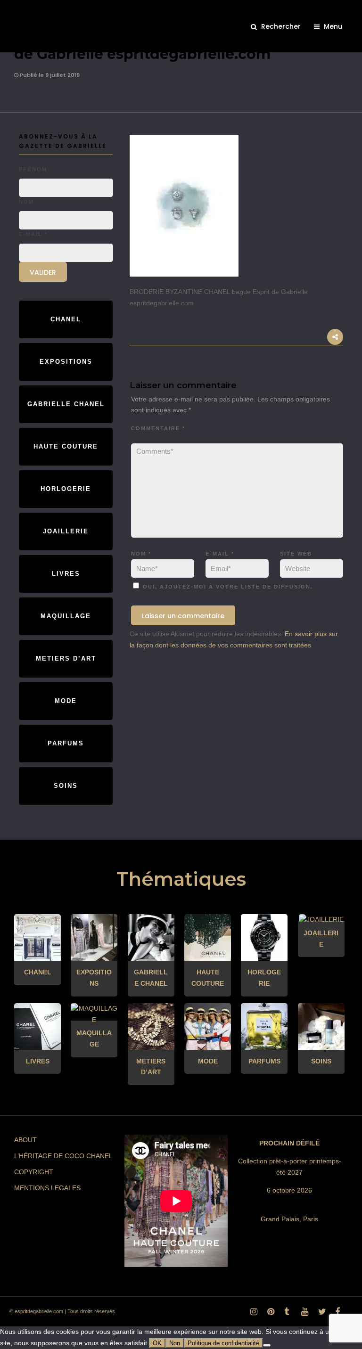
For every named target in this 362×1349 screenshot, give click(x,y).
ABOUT (25, 1140)
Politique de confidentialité (223, 1343)
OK (157, 1343)
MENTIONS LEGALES (47, 1188)
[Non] (267, 1345)
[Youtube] (303, 1314)
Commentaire (158, 428)
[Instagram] (252, 1314)
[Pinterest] (269, 1314)
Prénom (33, 169)
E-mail (220, 553)
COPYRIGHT (33, 1172)
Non (174, 1343)
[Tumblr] (286, 1314)
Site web (296, 553)
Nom (141, 553)
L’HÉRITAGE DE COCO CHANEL (63, 1156)
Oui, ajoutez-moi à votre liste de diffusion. (226, 586)
